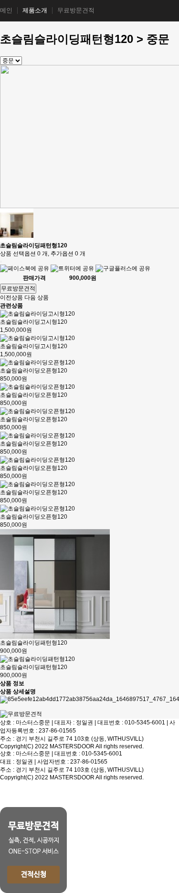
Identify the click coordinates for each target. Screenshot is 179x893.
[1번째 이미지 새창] (16, 224)
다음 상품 (36, 297)
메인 (6, 10)
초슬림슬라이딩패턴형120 (33, 642)
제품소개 (34, 10)
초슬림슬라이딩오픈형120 (33, 370)
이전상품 (11, 297)
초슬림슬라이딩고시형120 (33, 322)
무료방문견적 (76, 10)
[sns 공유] (1, 262)
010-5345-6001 (145, 722)
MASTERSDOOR (72, 746)
